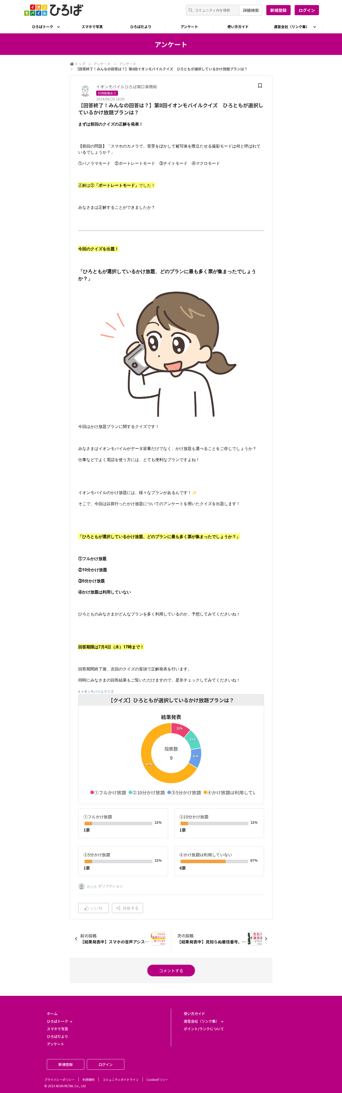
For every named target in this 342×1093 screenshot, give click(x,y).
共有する (131, 908)
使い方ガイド (238, 26)
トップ (80, 63)
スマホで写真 (92, 26)
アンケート (189, 26)
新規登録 (278, 10)
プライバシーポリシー (59, 1079)
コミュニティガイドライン (121, 1079)
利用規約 (89, 1079)
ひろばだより (140, 26)
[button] (108, 792)
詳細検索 (251, 10)
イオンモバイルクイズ (97, 691)
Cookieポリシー (158, 1079)
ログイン (307, 10)
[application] (171, 758)
